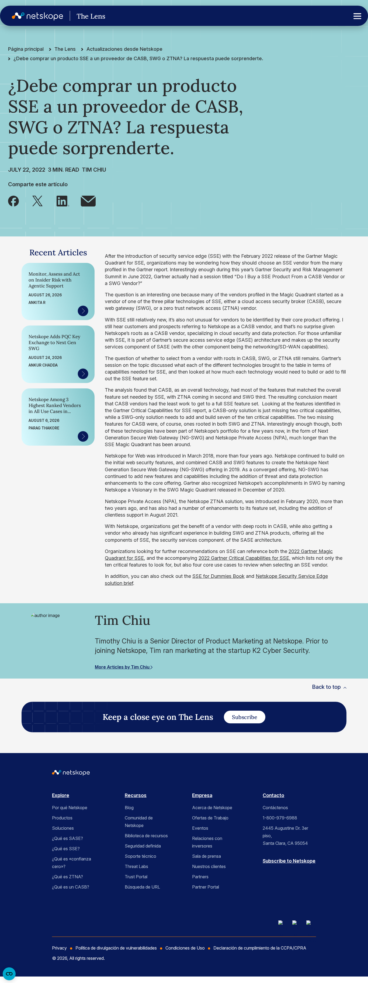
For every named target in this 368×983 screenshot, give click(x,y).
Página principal (26, 49)
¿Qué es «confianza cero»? (71, 862)
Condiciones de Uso (185, 948)
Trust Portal (136, 876)
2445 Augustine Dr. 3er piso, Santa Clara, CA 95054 (285, 835)
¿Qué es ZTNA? (67, 876)
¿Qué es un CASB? (70, 887)
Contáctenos (275, 807)
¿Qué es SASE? (67, 838)
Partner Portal (205, 887)
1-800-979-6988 (280, 818)
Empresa (202, 795)
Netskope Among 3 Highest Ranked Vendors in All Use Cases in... (55, 405)
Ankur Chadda (43, 365)
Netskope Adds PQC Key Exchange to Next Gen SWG (54, 342)
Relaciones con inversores (207, 842)
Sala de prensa (206, 856)
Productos (62, 818)
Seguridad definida (143, 846)
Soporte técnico (140, 856)
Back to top (326, 687)
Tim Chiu (94, 170)
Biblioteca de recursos (146, 835)
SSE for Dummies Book (218, 576)
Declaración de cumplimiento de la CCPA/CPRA (259, 948)
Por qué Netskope (69, 807)
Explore (60, 795)
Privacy (59, 948)
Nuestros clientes (209, 866)
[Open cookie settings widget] (9, 973)
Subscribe (244, 717)
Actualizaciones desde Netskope (124, 49)
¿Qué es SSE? (66, 848)
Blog (129, 807)
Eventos (200, 828)
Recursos (136, 795)
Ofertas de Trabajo (210, 818)
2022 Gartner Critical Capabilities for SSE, (244, 558)
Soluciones (63, 828)
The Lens (65, 49)
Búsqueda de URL (142, 887)
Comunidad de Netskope (139, 821)
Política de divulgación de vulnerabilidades (116, 948)
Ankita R (37, 302)
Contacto (273, 795)
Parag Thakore (44, 428)
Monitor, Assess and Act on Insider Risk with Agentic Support (54, 280)
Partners (200, 876)
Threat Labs (136, 866)
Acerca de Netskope (212, 807)
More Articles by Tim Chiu (123, 667)
